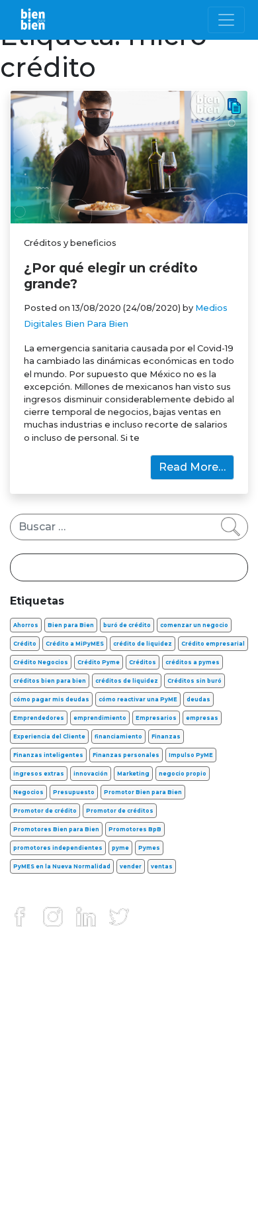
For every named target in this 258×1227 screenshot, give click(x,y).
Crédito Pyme (98, 662)
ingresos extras (38, 773)
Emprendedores (38, 718)
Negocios (28, 792)
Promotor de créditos (119, 810)
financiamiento (118, 736)
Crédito (24, 643)
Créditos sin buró (194, 680)
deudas (198, 699)
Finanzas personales (126, 755)
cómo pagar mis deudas (51, 699)
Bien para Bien (71, 625)
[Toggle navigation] (226, 20)
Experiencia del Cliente (49, 736)
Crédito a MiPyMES (75, 643)
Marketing (133, 773)
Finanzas (166, 736)
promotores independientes (58, 848)
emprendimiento (99, 718)
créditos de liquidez (126, 680)
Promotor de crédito (45, 810)
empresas (202, 718)
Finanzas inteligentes (48, 755)
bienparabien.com (129, 1210)
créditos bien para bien (49, 680)
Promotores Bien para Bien (56, 829)
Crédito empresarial (213, 643)
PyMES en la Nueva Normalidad (61, 866)
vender (131, 866)
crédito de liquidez (142, 643)
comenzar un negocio (194, 625)
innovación (90, 773)
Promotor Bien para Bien (143, 792)
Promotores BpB (134, 829)
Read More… (192, 467)
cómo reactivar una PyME (138, 699)
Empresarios (156, 718)
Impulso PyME (191, 755)
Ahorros (25, 625)
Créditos (142, 662)
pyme (120, 848)
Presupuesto (74, 792)
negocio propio (182, 773)
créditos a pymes (192, 662)
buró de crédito (127, 625)
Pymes (149, 848)
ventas (162, 866)
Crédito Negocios (40, 662)
